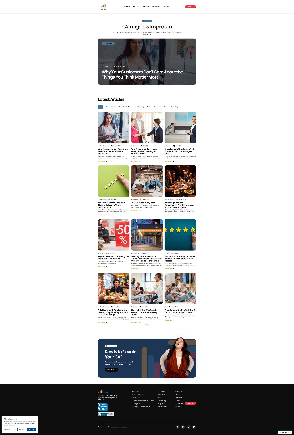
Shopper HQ (179, 404)
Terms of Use (115, 427)
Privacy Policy (123, 427)
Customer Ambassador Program (143, 401)
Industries (161, 391)
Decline (21, 429)
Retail (159, 398)
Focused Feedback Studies (141, 407)
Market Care (136, 398)
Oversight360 (136, 404)
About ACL (127, 7)
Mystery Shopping (138, 394)
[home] (103, 6)
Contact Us (165, 7)
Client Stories (179, 394)
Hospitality (161, 404)
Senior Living (162, 401)
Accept (31, 429)
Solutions (135, 391)
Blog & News (179, 398)
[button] (137, 7)
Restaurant (161, 394)
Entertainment (162, 407)
